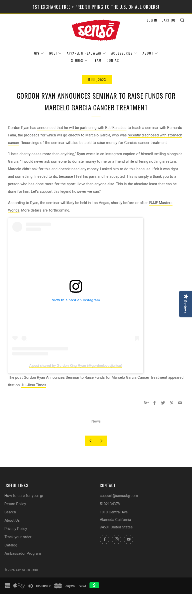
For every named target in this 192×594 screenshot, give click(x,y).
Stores (77, 60)
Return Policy (15, 504)
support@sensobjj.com (119, 495)
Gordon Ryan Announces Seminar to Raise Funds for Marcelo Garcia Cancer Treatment (95, 377)
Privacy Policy (15, 528)
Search (10, 512)
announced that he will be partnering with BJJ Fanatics (81, 127)
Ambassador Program (22, 553)
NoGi (53, 53)
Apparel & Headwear (84, 53)
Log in (152, 20)
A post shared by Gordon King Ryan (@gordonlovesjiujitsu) (75, 365)
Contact (113, 60)
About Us (12, 520)
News (96, 421)
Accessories (121, 53)
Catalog (10, 545)
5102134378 (110, 504)
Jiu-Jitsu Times (33, 385)
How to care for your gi (23, 495)
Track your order (18, 537)
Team (97, 60)
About (147, 53)
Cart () (168, 20)
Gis (36, 53)
